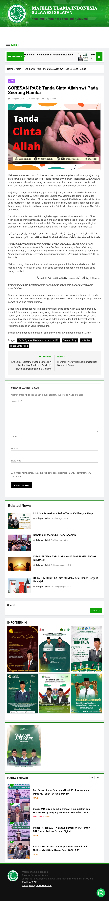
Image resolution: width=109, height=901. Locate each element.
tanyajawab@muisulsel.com (37, 885)
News (47, 798)
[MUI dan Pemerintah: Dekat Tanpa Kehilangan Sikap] (69, 58)
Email (14, 448)
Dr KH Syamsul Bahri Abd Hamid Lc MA (38, 340)
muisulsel (86, 340)
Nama (15, 436)
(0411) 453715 (29, 882)
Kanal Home (38, 798)
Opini (11, 80)
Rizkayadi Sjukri (17, 98)
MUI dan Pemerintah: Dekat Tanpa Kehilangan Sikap (63, 513)
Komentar (16, 401)
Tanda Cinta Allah (19, 345)
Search (11, 605)
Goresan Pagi (69, 340)
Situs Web (16, 460)
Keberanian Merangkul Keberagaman (54, 535)
